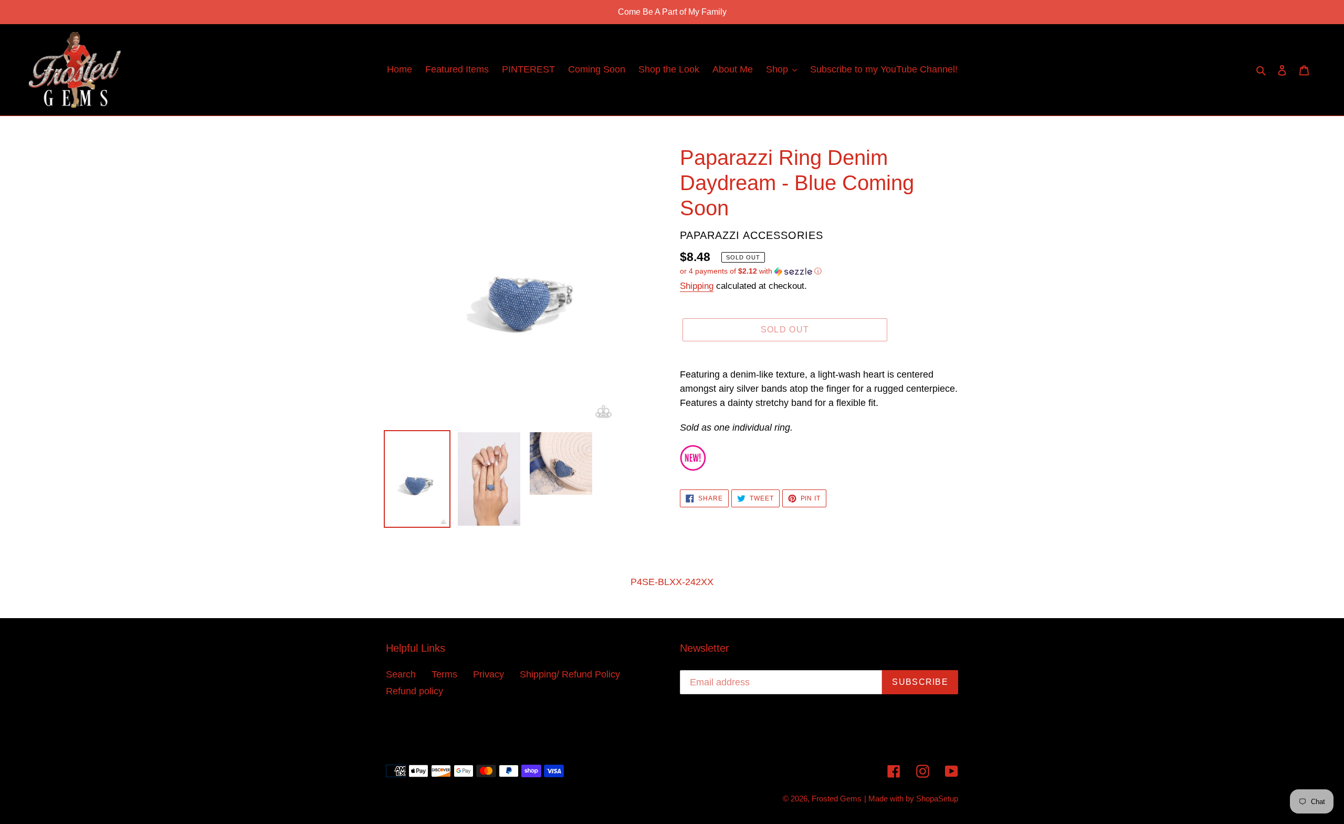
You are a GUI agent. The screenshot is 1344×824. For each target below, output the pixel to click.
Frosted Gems (837, 798)
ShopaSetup (937, 798)
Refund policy (414, 691)
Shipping (696, 286)
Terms (444, 674)
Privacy (488, 674)
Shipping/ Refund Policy (570, 674)
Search (401, 674)
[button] (751, 271)
